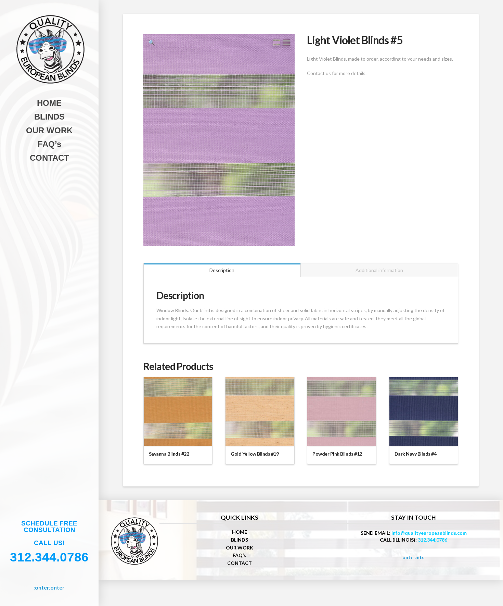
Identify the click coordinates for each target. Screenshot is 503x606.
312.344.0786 (432, 540)
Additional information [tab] (379, 270)
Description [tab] (221, 270)
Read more (178, 434)
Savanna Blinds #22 (169, 454)
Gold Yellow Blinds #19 (255, 454)
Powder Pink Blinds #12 (337, 454)
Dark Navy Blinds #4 (416, 454)
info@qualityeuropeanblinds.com (429, 533)
